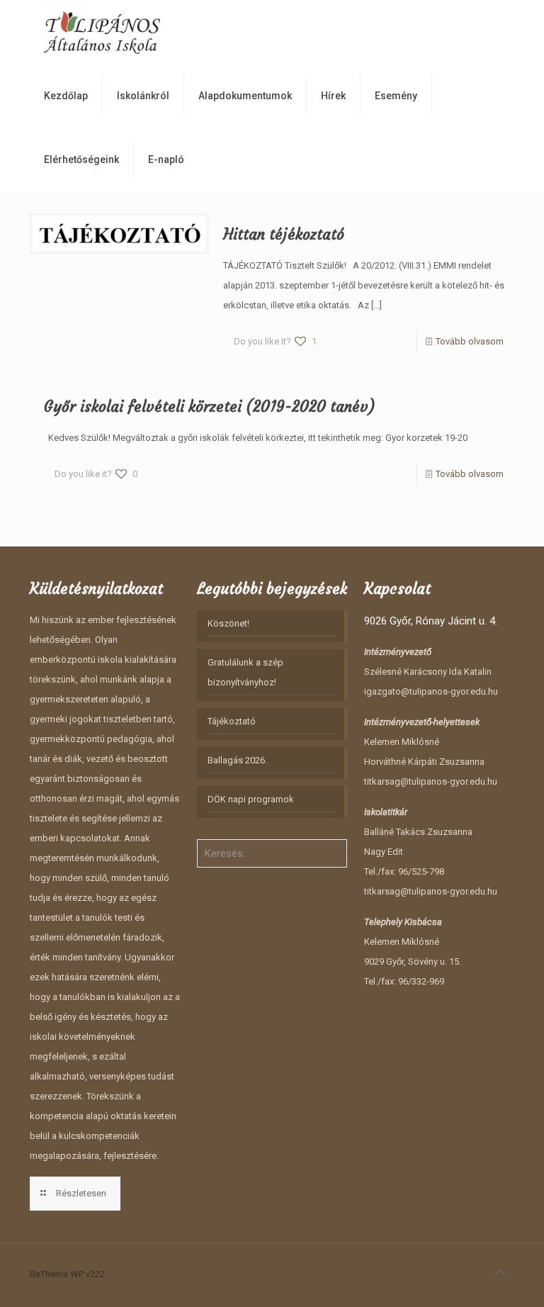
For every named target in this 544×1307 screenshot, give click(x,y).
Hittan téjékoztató (283, 234)
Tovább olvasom (470, 341)
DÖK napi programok (251, 799)
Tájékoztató (232, 721)
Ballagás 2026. (237, 760)
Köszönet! (228, 623)
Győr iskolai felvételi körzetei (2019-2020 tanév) (209, 406)
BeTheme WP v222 (67, 1274)
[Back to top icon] (499, 1273)
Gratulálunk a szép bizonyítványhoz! (245, 672)
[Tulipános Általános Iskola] (102, 32)
